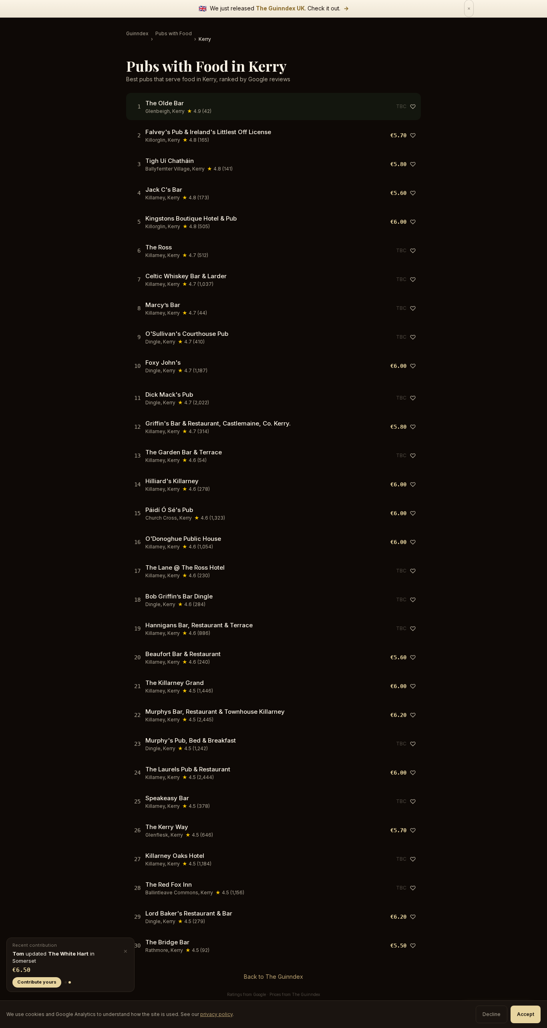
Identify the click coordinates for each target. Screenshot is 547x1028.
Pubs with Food (173, 33)
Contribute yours (36, 982)
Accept (525, 1014)
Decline (492, 1014)
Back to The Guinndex (273, 976)
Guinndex (137, 33)
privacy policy (216, 1014)
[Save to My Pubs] (413, 106)
